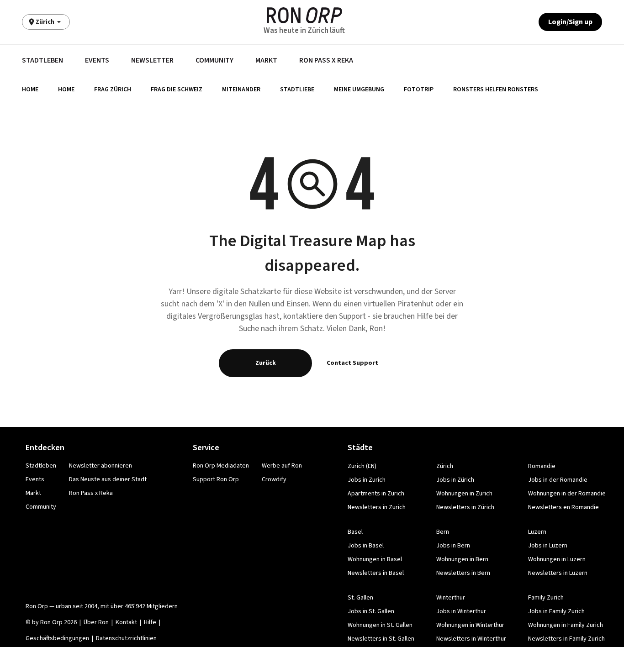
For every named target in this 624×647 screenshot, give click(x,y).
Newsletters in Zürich (465, 507)
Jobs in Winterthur (461, 611)
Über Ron (96, 622)
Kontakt (126, 622)
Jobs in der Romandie (557, 479)
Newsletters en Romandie (563, 507)
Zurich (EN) (362, 466)
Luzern (537, 532)
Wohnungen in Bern (462, 559)
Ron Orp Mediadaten (221, 465)
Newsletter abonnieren (100, 465)
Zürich (444, 466)
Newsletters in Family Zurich (566, 638)
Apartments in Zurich (376, 493)
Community (214, 60)
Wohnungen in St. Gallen (380, 625)
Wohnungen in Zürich (464, 493)
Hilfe (150, 622)
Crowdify (274, 479)
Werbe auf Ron (282, 465)
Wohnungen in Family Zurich (565, 625)
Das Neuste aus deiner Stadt (108, 479)
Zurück (265, 363)
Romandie (541, 466)
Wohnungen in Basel (375, 559)
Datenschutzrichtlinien (126, 638)
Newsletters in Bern (463, 573)
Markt (266, 60)
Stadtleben (42, 60)
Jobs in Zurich (367, 479)
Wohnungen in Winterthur (470, 625)
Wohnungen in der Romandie (567, 493)
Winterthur (450, 597)
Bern (442, 532)
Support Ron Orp (216, 479)
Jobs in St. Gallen (371, 611)
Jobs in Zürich (455, 479)
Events (97, 60)
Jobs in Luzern (547, 545)
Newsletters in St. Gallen (381, 638)
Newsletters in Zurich (377, 507)
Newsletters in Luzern (557, 573)
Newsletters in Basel (376, 573)
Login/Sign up (570, 22)
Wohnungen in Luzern (557, 559)
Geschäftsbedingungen (57, 638)
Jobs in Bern (453, 545)
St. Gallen (360, 597)
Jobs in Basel (366, 545)
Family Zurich (546, 597)
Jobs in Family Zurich (556, 611)
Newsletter (152, 60)
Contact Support (352, 363)
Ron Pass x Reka (326, 60)
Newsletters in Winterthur (471, 638)
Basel (355, 532)
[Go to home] (304, 15)
